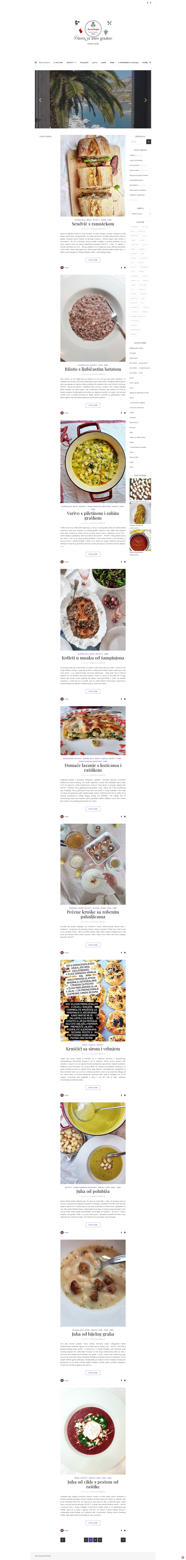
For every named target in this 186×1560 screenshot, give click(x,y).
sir (142, 303)
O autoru (58, 62)
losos (145, 276)
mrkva (145, 280)
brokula (141, 231)
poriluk (142, 289)
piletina (143, 285)
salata (134, 303)
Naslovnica (44, 62)
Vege (100, 365)
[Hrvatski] (183, 1557)
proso (133, 294)
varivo (145, 312)
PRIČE (144, 62)
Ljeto (94, 62)
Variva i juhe (118, 506)
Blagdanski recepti (72, 758)
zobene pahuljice (138, 316)
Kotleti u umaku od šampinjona (93, 657)
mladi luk (135, 280)
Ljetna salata (134, 170)
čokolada (135, 321)
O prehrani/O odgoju (128, 62)
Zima (112, 62)
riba (143, 298)
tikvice (146, 307)
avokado (134, 227)
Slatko (96, 908)
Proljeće (84, 62)
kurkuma (143, 267)
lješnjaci (135, 276)
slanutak (135, 307)
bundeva (134, 235)
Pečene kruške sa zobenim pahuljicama (93, 914)
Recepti (70, 62)
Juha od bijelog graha (93, 1334)
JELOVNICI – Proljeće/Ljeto (140, 368)
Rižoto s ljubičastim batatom (93, 369)
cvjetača (135, 244)
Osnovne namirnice (137, 407)
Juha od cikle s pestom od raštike (93, 1484)
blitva (145, 227)
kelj (132, 262)
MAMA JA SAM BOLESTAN (139, 393)
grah (133, 249)
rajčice (143, 294)
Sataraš (132, 155)
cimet (133, 240)
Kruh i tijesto (101, 758)
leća (133, 271)
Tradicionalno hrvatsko (99, 506)
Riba (119, 758)
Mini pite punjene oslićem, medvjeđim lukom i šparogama (139, 180)
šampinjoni (135, 330)
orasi (133, 285)
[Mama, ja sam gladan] (93, 30)
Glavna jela (80, 220)
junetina (143, 258)
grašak (142, 249)
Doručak (73, 908)
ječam (133, 258)
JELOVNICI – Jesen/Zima (138, 363)
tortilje (134, 312)
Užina (103, 220)
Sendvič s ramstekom (93, 223)
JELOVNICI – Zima (136, 373)
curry (142, 240)
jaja (142, 253)
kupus (133, 267)
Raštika (134, 298)
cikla (144, 235)
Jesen (103, 62)
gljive (145, 244)
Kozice (141, 262)
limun (141, 271)
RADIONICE (134, 422)
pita (133, 289)
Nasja (66, 268)
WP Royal (48, 1556)
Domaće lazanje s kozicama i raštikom (93, 767)
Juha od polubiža (93, 1191)
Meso (89, 220)
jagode (134, 253)
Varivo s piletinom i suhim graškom (93, 515)
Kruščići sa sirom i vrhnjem (93, 1048)
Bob (132, 231)
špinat (134, 334)
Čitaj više (93, 260)
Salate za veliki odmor (138, 437)
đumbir (134, 325)
